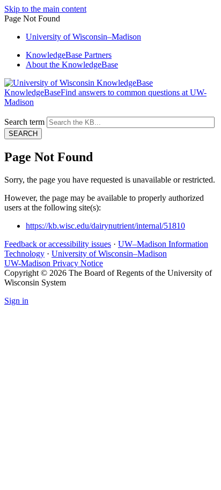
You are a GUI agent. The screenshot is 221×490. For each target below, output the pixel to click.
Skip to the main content (45, 8)
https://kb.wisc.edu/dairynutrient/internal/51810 (105, 225)
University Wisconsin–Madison (83, 36)
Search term (24, 121)
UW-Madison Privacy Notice (53, 263)
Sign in (16, 300)
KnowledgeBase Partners (69, 54)
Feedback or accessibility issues (57, 243)
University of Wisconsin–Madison (109, 253)
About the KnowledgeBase (72, 64)
